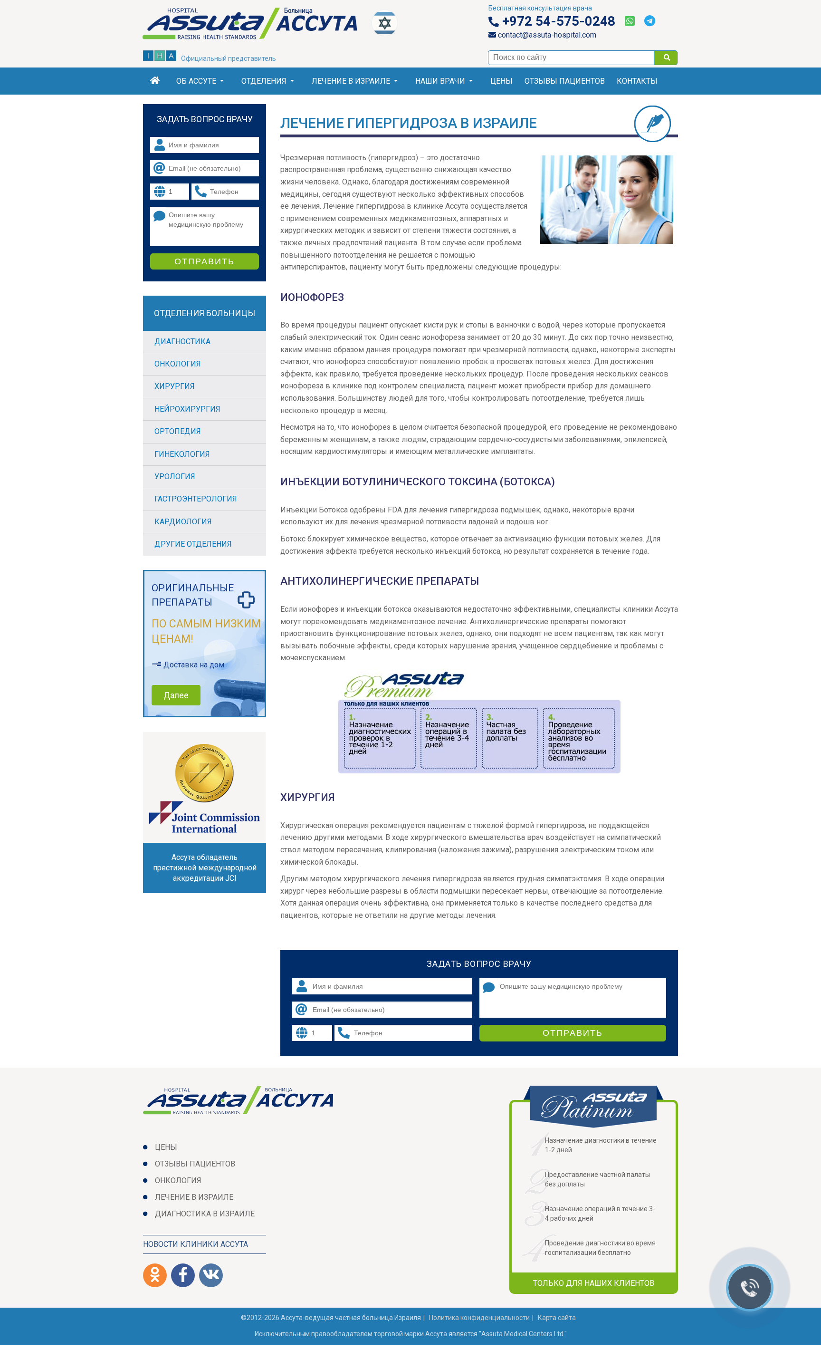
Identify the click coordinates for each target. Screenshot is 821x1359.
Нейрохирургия (187, 409)
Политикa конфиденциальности (479, 1317)
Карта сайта (557, 1317)
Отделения (263, 81)
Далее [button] (176, 695)
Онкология (177, 363)
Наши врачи (440, 81)
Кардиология (183, 521)
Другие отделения (193, 544)
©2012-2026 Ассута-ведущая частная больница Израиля (331, 1317)
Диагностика (182, 341)
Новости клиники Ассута (195, 1244)
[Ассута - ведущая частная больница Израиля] (257, 25)
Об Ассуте (196, 81)
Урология (174, 476)
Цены (501, 81)
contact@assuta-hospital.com (546, 34)
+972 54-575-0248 (557, 21)
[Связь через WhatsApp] (629, 21)
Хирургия (174, 386)
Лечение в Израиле (351, 81)
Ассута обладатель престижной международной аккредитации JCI (205, 868)
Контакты (637, 81)
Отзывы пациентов (565, 81)
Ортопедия (177, 431)
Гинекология (182, 454)
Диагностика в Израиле (205, 1213)
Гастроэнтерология (195, 498)
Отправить (573, 1033)
